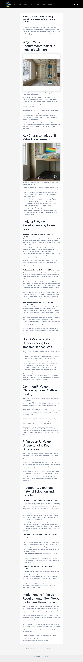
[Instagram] (72, 4)
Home (14, 4)
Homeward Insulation (28, 582)
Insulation (50, 4)
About (20, 4)
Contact (26, 4)
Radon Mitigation (41, 4)
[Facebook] (74, 4)
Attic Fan (32, 4)
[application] (53, 4)
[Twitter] (77, 4)
